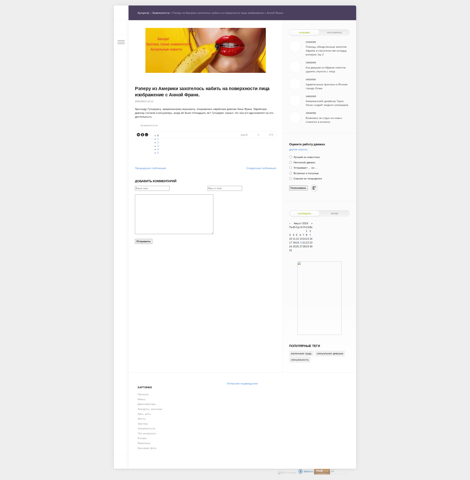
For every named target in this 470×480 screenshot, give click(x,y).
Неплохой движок (304, 162)
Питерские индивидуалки (242, 383)
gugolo (244, 135)
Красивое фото (147, 448)
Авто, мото (144, 413)
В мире (142, 438)
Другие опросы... (299, 149)
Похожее (304, 33)
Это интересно (147, 433)
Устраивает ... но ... (305, 167)
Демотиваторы (147, 404)
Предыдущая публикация (150, 168)
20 (301, 242)
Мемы (141, 399)
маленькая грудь (301, 353)
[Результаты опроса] (314, 188)
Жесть (141, 418)
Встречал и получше (306, 173)
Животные (144, 443)
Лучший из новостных (306, 157)
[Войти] (121, 27)
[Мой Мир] (146, 134)
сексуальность (300, 359)
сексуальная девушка (330, 353)
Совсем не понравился (307, 178)
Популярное (334, 33)
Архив (334, 213)
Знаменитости (149, 125)
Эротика (143, 423)
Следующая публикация (261, 168)
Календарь (304, 213)
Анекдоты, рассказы (150, 409)
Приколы (143, 394)
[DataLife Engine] (121, 13)
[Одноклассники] (142, 134)
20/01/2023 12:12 (144, 101)
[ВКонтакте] (138, 134)
